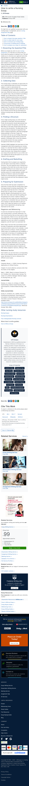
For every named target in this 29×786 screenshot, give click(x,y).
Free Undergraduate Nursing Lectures (11, 318)
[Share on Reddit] (13, 26)
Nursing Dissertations (7, 316)
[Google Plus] (11, 738)
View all (24, 436)
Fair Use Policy (5, 727)
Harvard (20, 414)
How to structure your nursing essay (13, 41)
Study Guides (4, 709)
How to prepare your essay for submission (15, 45)
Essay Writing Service (8, 527)
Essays (3, 703)
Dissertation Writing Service (9, 552)
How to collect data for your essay (13, 40)
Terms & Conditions (6, 774)
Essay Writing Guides (7, 609)
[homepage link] (1, 5)
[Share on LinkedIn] (16, 26)
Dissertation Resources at (12, 599)
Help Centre (4, 733)
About (2, 724)
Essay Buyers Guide (7, 604)
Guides (6, 5)
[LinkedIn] (6, 738)
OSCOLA (20, 417)
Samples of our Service (8, 558)
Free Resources (5, 712)
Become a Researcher (7, 735)
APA (3, 414)
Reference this (6, 22)
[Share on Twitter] (11, 26)
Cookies (3, 780)
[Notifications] (25, 2)
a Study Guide (14, 548)
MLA (8, 414)
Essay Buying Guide (6, 715)
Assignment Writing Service (9, 554)
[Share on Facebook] (9, 26)
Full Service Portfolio (7, 561)
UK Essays (6, 13)
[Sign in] (27, 2)
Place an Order (14, 643)
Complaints (4, 730)
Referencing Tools (7, 606)
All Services (4, 696)
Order (21, 2)
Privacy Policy (5, 771)
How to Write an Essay (7, 323)
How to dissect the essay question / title (14, 38)
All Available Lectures (7, 571)
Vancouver (5, 417)
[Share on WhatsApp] (18, 26)
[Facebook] (2, 738)
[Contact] (24, 2)
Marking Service (6, 556)
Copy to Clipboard (7, 430)
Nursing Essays (5, 313)
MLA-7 (13, 414)
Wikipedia (12, 417)
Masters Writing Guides (8, 611)
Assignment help (5, 694)
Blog (2, 717)
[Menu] (2, 2)
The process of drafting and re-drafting (14, 43)
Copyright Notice (5, 777)
